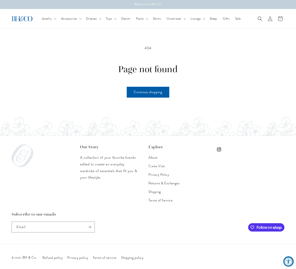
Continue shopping (148, 92)
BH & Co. (30, 257)
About (152, 157)
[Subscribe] (89, 227)
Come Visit (156, 166)
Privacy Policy (158, 174)
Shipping (154, 191)
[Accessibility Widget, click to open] (288, 261)
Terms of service (105, 257)
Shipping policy (132, 257)
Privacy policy (77, 257)
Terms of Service (160, 200)
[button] (48, 19)
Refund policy (52, 257)
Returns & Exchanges (163, 183)
